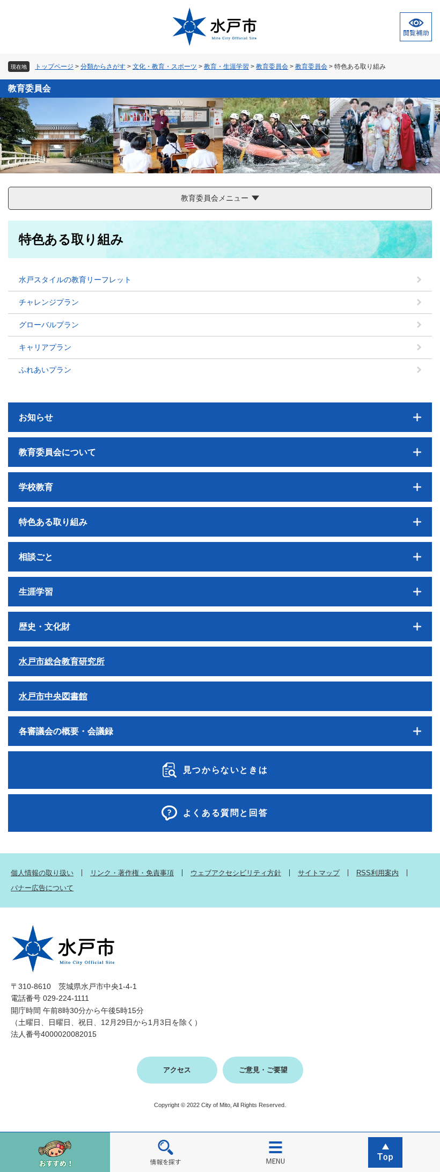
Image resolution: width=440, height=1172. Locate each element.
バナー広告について (42, 887)
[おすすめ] (55, 1152)
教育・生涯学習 (226, 66)
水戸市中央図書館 (53, 696)
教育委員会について (57, 452)
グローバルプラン (49, 324)
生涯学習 (36, 591)
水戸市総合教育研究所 (62, 661)
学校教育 (36, 487)
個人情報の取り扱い (42, 872)
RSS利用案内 (377, 872)
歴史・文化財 (44, 626)
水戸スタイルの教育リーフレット (75, 279)
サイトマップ (319, 872)
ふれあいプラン (45, 369)
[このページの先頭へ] (385, 1152)
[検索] (165, 1152)
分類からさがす (103, 66)
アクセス (177, 1070)
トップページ (54, 66)
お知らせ (36, 417)
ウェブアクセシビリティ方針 (235, 872)
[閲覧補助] (416, 26)
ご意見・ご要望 (263, 1070)
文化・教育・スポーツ (165, 66)
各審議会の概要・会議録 (66, 731)
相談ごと (36, 556)
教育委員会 (272, 66)
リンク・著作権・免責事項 (132, 872)
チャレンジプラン (49, 302)
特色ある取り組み (53, 521)
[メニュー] (275, 1152)
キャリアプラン (45, 347)
